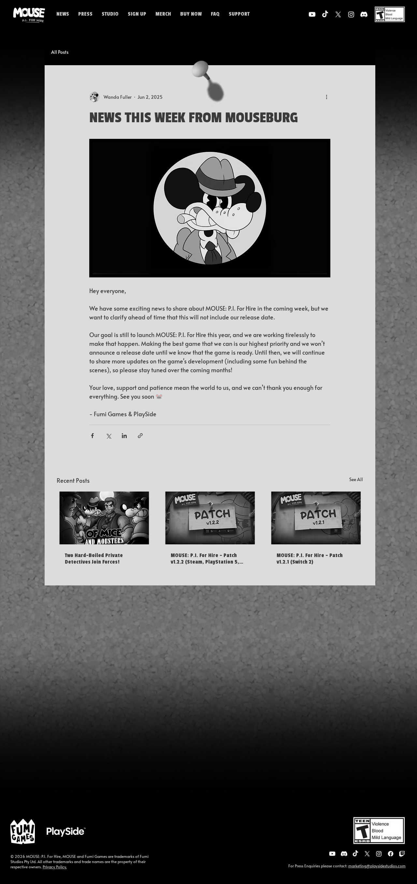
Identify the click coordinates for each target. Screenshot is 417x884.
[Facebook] (390, 853)
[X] (338, 14)
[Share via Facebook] (92, 436)
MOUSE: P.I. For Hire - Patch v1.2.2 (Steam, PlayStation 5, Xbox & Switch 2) (205, 558)
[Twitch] (402, 853)
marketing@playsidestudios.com (377, 865)
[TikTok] (325, 14)
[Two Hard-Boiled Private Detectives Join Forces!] (104, 518)
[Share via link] (140, 436)
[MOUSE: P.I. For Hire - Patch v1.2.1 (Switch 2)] (316, 518)
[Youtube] (312, 14)
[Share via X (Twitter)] (108, 436)
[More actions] (326, 97)
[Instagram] (351, 14)
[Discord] (364, 14)
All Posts (59, 52)
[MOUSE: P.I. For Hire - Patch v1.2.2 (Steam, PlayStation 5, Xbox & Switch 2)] (210, 518)
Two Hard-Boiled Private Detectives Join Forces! (94, 558)
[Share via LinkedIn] (124, 436)
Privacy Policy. (55, 866)
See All (356, 479)
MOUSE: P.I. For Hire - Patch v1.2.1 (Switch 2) (310, 558)
